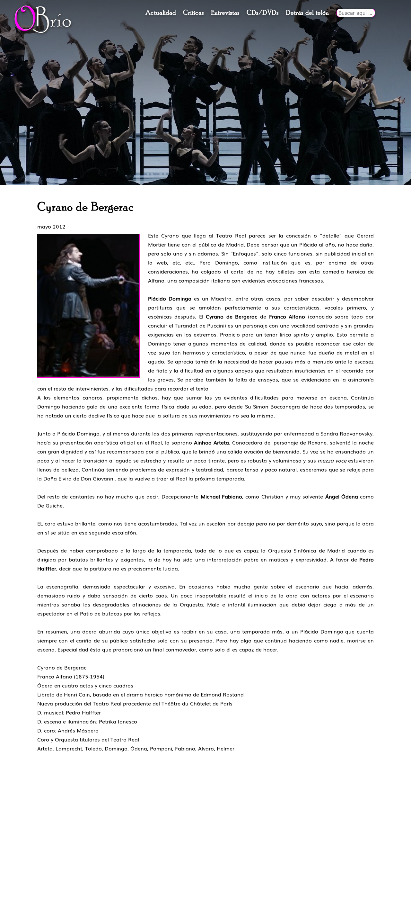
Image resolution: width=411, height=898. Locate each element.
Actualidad (160, 13)
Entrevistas (225, 13)
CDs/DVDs (263, 13)
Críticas (193, 13)
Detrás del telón (307, 13)
